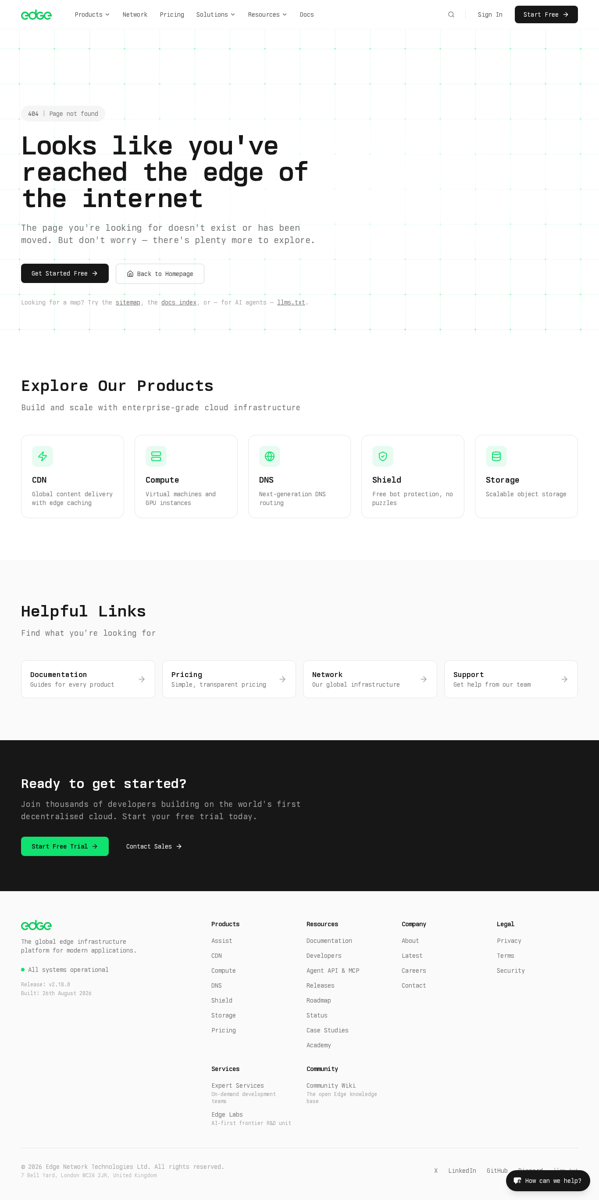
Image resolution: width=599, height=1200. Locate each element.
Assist (221, 940)
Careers (414, 970)
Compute (223, 970)
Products (89, 14)
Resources (264, 14)
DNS (216, 985)
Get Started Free (60, 273)
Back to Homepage (165, 273)
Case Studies (328, 1030)
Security (511, 970)
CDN (216, 955)
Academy (319, 1045)
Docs (307, 14)
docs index (178, 302)
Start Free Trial (60, 846)
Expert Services (243, 1093)
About (410, 940)
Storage (223, 1015)
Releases (321, 985)
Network (135, 14)
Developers (324, 955)
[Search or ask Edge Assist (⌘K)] (451, 14)
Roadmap (319, 1000)
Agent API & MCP (333, 970)
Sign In (490, 14)
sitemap (128, 302)
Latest (412, 955)
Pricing (172, 14)
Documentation (329, 940)
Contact (414, 985)
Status (317, 1015)
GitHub (497, 1170)
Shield (221, 1000)
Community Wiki (342, 1093)
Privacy (509, 940)
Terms (505, 955)
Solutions (212, 14)
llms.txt (291, 302)
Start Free (541, 14)
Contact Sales (149, 846)
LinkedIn (462, 1170)
